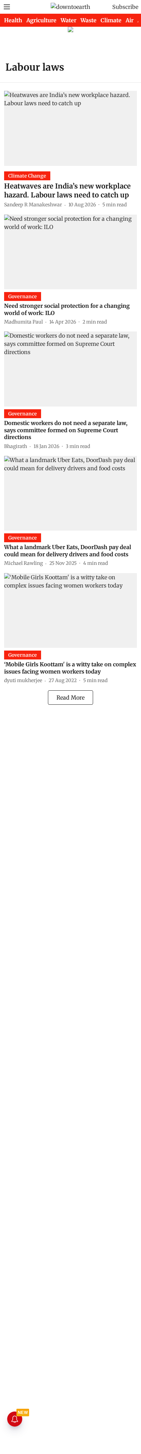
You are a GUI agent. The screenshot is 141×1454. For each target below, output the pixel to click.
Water (68, 20)
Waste (88, 20)
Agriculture (41, 20)
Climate (111, 20)
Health (13, 20)
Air (129, 20)
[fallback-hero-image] (70, 128)
